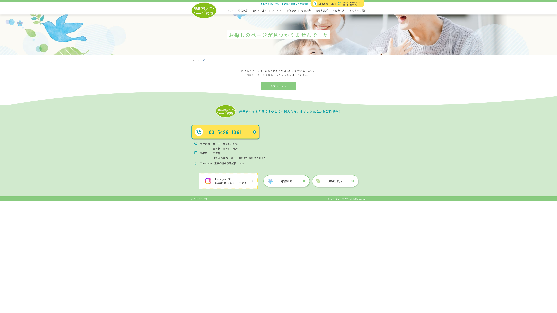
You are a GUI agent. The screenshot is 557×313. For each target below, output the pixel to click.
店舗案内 (306, 10)
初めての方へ (260, 10)
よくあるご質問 (358, 10)
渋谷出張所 (321, 10)
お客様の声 (338, 10)
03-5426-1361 (225, 132)
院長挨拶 (243, 10)
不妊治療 (291, 10)
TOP (230, 10)
